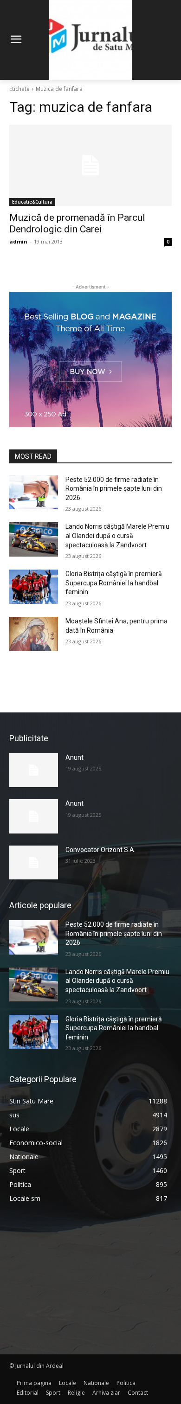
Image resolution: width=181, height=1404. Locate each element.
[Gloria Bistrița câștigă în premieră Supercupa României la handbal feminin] (33, 587)
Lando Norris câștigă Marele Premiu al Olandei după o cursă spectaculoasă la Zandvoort (117, 535)
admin (18, 241)
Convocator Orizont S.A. (100, 849)
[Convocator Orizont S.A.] (33, 863)
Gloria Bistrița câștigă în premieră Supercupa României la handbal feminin (113, 583)
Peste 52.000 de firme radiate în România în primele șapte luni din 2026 (113, 488)
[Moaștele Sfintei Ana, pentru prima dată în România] (33, 634)
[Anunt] (33, 770)
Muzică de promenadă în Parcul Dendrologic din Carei (77, 223)
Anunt (74, 757)
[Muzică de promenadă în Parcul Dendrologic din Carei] (90, 165)
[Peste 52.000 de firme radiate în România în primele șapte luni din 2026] (33, 492)
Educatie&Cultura (32, 202)
